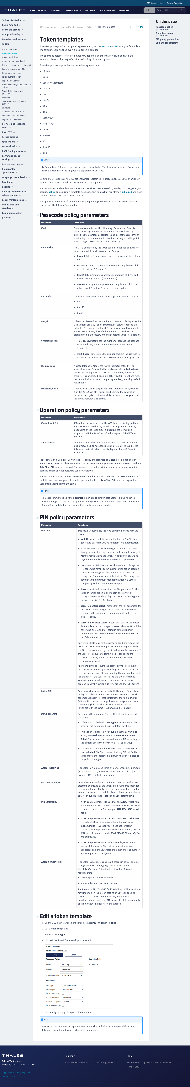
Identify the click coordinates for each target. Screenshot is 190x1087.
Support (70, 1056)
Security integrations (13, 200)
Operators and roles (12, 39)
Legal (130, 1056)
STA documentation (154, 3)
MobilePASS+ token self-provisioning (13, 92)
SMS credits (7, 97)
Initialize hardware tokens (14, 115)
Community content (12, 213)
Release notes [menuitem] (124, 10)
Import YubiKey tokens (12, 119)
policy (52, 192)
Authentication (9, 146)
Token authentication (11, 77)
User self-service (11, 164)
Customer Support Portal (105, 1062)
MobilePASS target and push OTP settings (16, 85)
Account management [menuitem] (107, 10)
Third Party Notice (163, 1062)
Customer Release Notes (76, 1062)
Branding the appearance (8, 170)
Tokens (5, 44)
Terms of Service (134, 1066)
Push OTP (7, 132)
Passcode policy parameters (164, 28)
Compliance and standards (10, 206)
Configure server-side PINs (14, 69)
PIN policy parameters (167, 39)
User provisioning (11, 34)
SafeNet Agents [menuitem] (55, 10)
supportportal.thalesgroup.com (16, 1072)
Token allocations (10, 49)
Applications (8, 141)
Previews (7, 217)
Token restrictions (10, 57)
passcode (107, 46)
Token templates (9, 53)
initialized (126, 192)
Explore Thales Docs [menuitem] (175, 3)
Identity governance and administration (14, 193)
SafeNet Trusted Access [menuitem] (38, 10)
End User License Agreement (139, 1062)
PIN (117, 46)
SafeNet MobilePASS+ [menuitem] (73, 10)
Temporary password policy (14, 61)
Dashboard (7, 182)
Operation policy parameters (164, 34)
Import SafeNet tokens (12, 81)
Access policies (10, 137)
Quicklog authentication (13, 111)
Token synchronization (12, 73)
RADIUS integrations (12, 151)
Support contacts (10, 1076)
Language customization (14, 177)
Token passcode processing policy (17, 65)
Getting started (10, 25)
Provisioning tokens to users (13, 125)
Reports (6, 186)
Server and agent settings (11, 157)
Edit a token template (167, 43)
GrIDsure (6, 108)
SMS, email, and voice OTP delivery (14, 102)
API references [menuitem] (90, 10)
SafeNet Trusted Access (14, 20)
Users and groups (11, 29)
